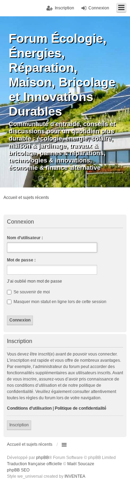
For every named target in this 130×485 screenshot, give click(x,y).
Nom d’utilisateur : (25, 237)
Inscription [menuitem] (64, 8)
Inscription (19, 425)
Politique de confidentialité (80, 408)
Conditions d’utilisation (29, 408)
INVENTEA (74, 476)
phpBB (42, 457)
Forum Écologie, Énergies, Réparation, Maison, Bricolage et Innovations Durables (62, 74)
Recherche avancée (121, 198)
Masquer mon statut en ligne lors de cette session (59, 301)
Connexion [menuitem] (98, 8)
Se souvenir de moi (31, 292)
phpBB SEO (18, 470)
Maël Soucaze (80, 463)
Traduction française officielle (34, 463)
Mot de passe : (21, 260)
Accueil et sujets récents (29, 444)
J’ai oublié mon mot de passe (34, 281)
